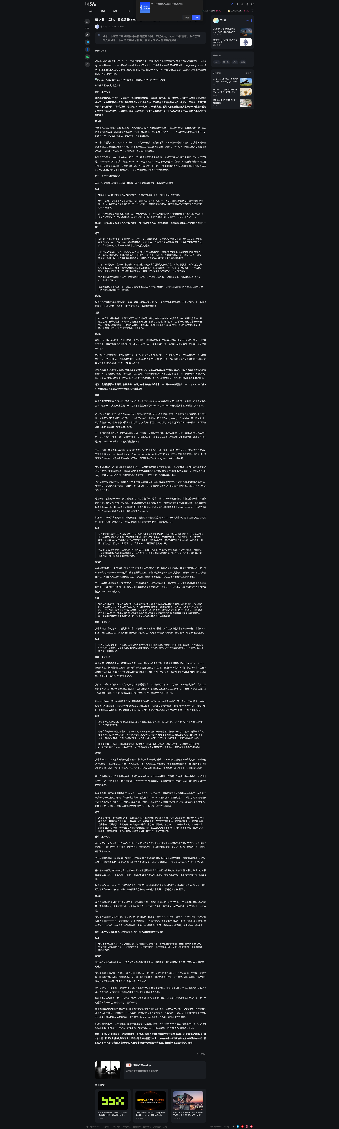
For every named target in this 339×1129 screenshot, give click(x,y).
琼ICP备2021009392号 (219, 1126)
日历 (129, 11)
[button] (252, 4)
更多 (247, 73)
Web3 (217, 62)
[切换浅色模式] (247, 4)
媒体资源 (117, 1126)
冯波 (235, 62)
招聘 (165, 1126)
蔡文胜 (226, 62)
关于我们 (106, 1126)
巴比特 (103, 50)
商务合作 (137, 1126)
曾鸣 (243, 62)
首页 (91, 11)
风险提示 (157, 1126)
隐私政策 (147, 1126)
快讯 (103, 11)
